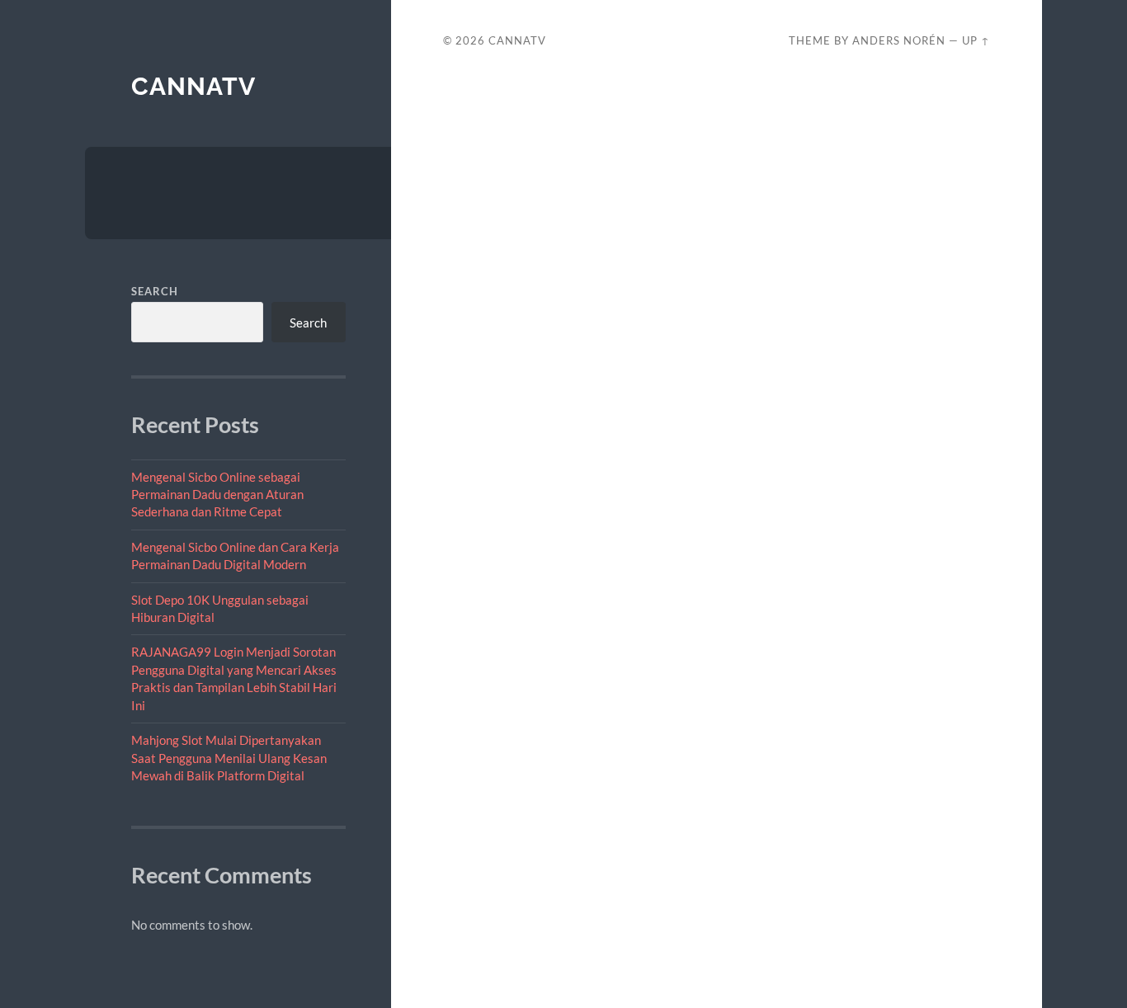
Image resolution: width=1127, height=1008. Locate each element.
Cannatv (193, 86)
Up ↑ (976, 40)
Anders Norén (898, 40)
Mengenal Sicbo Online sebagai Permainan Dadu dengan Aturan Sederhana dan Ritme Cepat (217, 494)
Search (154, 291)
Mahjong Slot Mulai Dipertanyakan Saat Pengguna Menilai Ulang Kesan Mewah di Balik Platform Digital (229, 757)
